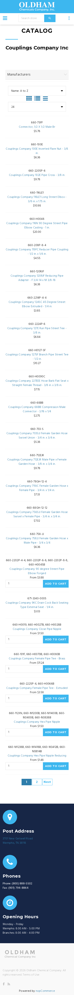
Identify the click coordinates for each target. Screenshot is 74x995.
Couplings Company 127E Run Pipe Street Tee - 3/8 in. (37, 330)
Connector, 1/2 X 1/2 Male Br (37, 127)
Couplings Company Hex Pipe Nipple (37, 722)
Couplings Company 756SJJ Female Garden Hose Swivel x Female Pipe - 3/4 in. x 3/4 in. (37, 514)
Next (47, 782)
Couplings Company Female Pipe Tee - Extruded (37, 688)
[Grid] (30, 98)
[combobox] (37, 91)
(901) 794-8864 (18, 888)
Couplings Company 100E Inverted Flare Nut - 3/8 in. (37, 151)
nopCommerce (45, 991)
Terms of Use (31, 975)
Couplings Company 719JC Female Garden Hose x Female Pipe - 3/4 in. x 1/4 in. (37, 488)
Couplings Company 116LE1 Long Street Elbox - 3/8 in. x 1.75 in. (36, 199)
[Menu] (5, 18)
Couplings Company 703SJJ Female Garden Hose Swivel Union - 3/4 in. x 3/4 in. (37, 435)
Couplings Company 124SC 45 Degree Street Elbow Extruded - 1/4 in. (37, 304)
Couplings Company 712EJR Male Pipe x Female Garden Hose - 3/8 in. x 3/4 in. (37, 461)
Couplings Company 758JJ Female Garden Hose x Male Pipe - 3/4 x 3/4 (37, 540)
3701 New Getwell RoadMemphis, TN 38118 (18, 840)
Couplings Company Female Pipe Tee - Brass (37, 658)
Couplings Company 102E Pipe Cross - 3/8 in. (37, 175)
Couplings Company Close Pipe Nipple (37, 629)
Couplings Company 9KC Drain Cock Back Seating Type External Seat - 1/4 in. (37, 605)
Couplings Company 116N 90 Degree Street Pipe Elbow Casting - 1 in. (37, 225)
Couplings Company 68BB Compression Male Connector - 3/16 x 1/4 (37, 409)
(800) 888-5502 (22, 883)
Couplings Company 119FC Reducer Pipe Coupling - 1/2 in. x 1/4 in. (37, 251)
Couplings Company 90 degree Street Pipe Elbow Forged (37, 571)
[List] (38, 98)
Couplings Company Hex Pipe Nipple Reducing (37, 755)
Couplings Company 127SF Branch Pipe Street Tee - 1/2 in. (37, 356)
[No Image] (45, 98)
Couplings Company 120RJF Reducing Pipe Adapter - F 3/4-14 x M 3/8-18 (37, 278)
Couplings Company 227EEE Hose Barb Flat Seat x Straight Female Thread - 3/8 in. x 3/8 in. (37, 383)
